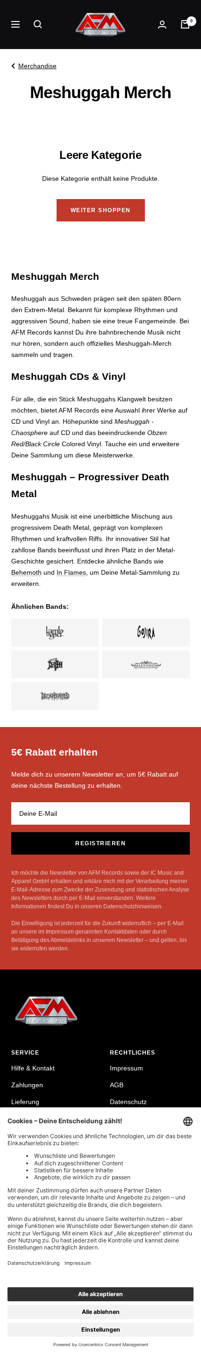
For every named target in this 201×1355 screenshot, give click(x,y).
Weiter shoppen (101, 210)
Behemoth (26, 572)
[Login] (162, 25)
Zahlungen (27, 1085)
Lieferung (25, 1101)
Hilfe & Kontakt (33, 1068)
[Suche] (38, 24)
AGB (116, 1085)
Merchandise (37, 66)
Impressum (126, 1068)
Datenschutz (128, 1101)
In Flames (71, 572)
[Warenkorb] (185, 24)
